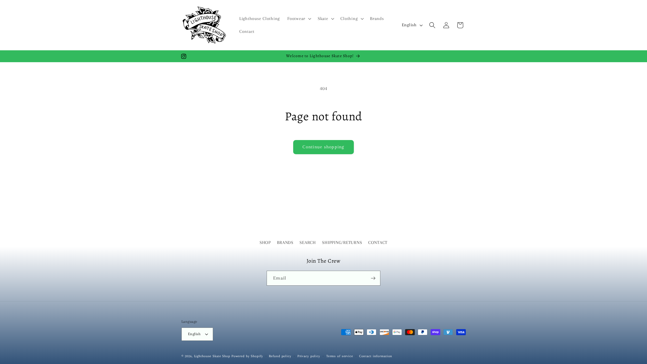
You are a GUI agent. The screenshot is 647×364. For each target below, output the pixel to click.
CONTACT (377, 242)
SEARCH (307, 242)
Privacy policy (308, 356)
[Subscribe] (373, 278)
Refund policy (280, 356)
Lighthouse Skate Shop (212, 356)
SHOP (265, 242)
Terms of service (339, 356)
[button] (299, 18)
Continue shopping (323, 146)
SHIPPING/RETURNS (342, 242)
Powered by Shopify (247, 356)
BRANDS (285, 242)
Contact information (375, 356)
